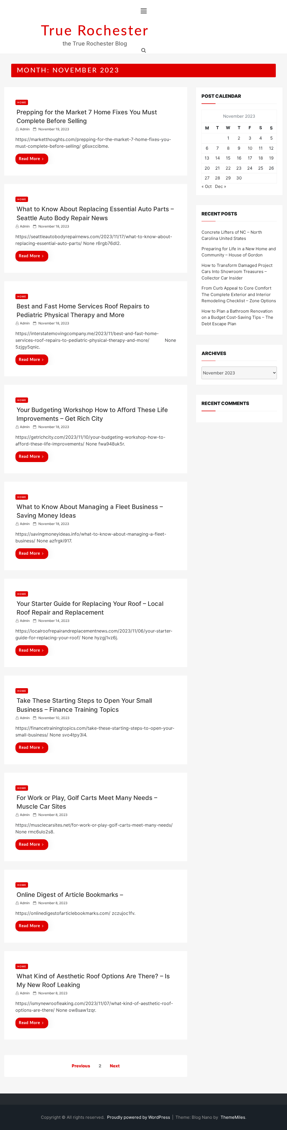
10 (250, 148)
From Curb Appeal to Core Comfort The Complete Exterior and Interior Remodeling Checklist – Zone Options (239, 294)
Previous (81, 1065)
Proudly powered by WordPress (139, 1117)
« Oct (207, 186)
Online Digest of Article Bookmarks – (70, 894)
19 (271, 158)
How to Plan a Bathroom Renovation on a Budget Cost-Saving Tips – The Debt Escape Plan (237, 317)
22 (228, 168)
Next (115, 1065)
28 (217, 178)
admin (25, 129)
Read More (29, 159)
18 (260, 158)
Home (21, 102)
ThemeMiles (233, 1117)
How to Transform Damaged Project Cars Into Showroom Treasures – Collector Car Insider (237, 272)
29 (228, 178)
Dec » (220, 186)
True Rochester (95, 31)
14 (217, 158)
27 (207, 178)
